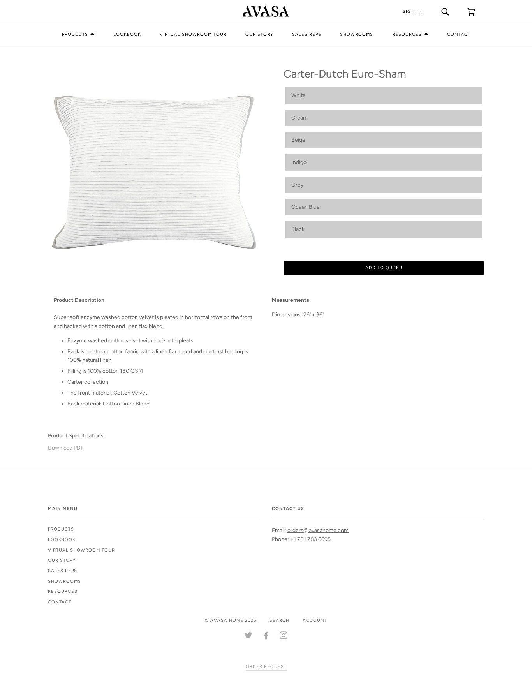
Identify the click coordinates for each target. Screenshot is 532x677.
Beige (298, 140)
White (298, 95)
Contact (458, 34)
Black (298, 229)
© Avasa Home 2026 (230, 620)
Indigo (299, 162)
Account (315, 620)
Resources (407, 34)
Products (75, 34)
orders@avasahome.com (318, 530)
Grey (297, 185)
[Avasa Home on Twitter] (249, 637)
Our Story (259, 34)
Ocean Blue (305, 207)
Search (279, 620)
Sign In (412, 11)
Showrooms (356, 34)
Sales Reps (306, 34)
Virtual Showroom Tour (193, 34)
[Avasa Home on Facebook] (266, 637)
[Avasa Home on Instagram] (284, 637)
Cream (299, 118)
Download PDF (66, 447)
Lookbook (127, 34)
